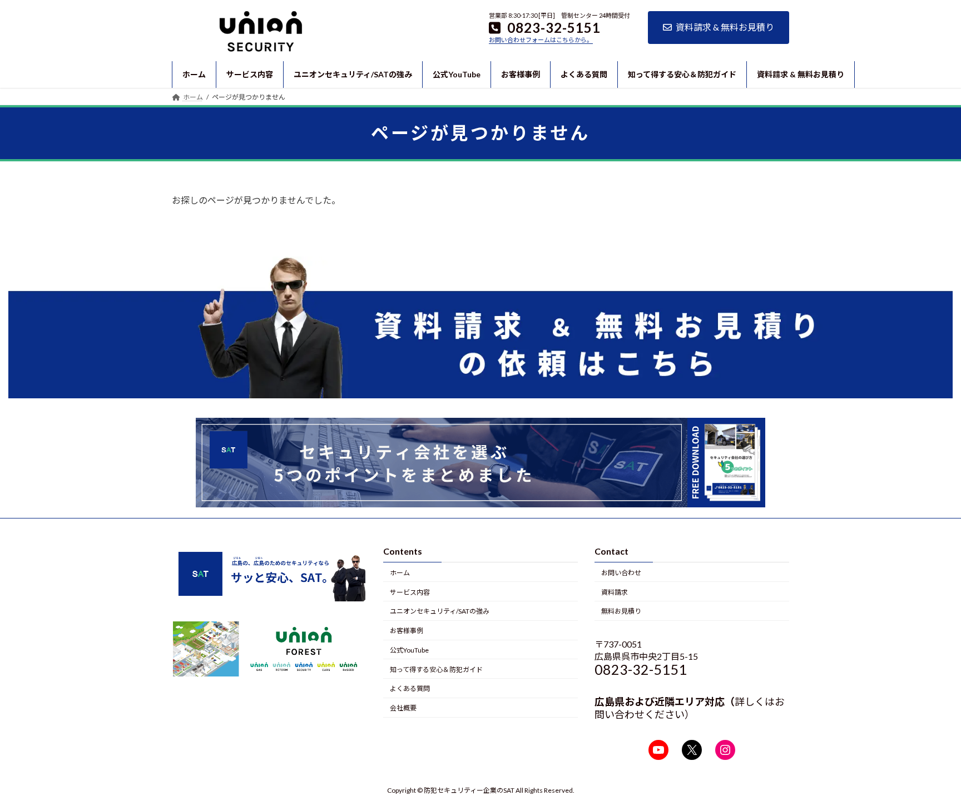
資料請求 (614, 592)
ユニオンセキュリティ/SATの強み (439, 612)
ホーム (400, 573)
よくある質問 (410, 689)
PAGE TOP (928, 775)
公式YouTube (409, 650)
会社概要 (403, 708)
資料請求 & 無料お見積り (725, 27)
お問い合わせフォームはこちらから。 (541, 39)
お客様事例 (406, 630)
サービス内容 (410, 592)
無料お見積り (621, 612)
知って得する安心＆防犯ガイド (436, 669)
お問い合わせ (621, 573)
